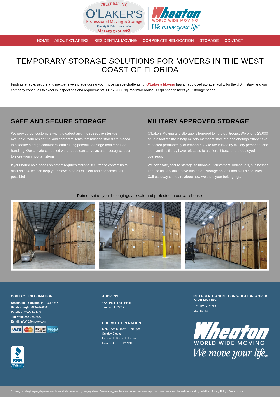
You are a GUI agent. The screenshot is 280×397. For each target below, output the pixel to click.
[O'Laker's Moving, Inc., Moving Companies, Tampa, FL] (17, 358)
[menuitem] (43, 40)
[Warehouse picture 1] (54, 235)
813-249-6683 (39, 307)
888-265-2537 (33, 316)
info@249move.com (33, 321)
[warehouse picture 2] (226, 235)
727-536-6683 (32, 312)
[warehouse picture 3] (140, 235)
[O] (140, 17)
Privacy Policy (219, 391)
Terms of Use (236, 391)
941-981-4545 (49, 302)
